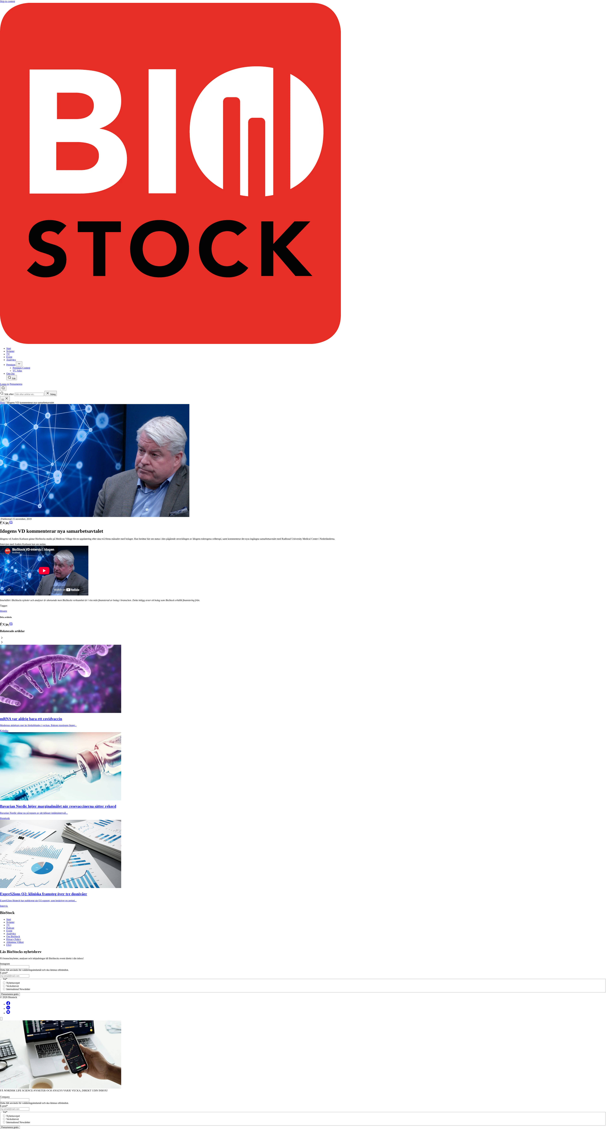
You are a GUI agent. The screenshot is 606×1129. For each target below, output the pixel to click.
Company (5, 1097)
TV (8, 925)
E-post (4, 972)
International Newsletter (18, 989)
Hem (2, 402)
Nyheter (10, 922)
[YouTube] (8, 1013)
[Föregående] (303, 638)
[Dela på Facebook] (1, 523)
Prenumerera (16, 384)
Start (8, 919)
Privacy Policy (13, 939)
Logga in (4, 384)
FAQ (8, 945)
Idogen (3, 611)
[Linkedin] (8, 1008)
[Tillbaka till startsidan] (303, 174)
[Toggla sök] (3, 388)
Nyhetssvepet (13, 983)
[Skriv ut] (11, 523)
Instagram (5, 963)
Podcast (10, 928)
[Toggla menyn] (5, 398)
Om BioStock (13, 936)
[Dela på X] (4, 523)
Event (9, 930)
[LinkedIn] (7, 523)
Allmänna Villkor (15, 942)
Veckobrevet (12, 986)
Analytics (11, 933)
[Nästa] (303, 642)
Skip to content (7, 1)
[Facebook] (8, 1004)
